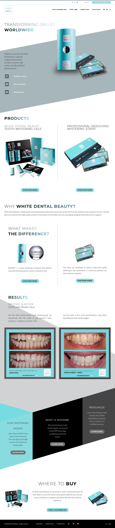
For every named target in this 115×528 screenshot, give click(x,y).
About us (87, 2)
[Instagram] (77, 2)
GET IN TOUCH (96, 9)
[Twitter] (75, 2)
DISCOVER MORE (30, 190)
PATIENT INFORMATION (101, 2)
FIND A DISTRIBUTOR (57, 510)
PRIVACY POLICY (50, 524)
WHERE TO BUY (84, 9)
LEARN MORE (18, 452)
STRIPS (73, 9)
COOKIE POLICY (61, 524)
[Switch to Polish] (110, 10)
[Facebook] (72, 2)
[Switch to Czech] (107, 10)
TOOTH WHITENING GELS (59, 9)
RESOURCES (39, 524)
